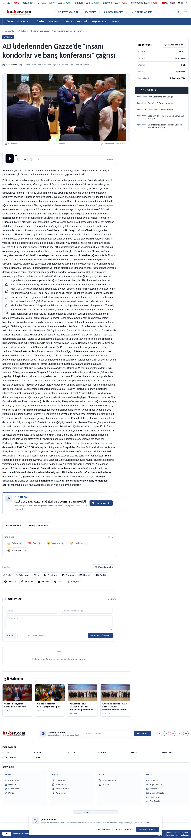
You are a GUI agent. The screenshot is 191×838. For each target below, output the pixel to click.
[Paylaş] (7, 298)
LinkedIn (87, 575)
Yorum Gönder (100, 635)
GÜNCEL (9, 21)
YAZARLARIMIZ (143, 12)
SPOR (114, 21)
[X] (166, 733)
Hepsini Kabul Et (148, 829)
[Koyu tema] (186, 3)
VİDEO (93, 12)
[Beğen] (7, 284)
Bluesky (45, 581)
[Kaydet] (7, 313)
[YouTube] (179, 733)
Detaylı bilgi (144, 822)
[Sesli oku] (7, 306)
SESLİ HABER (115, 12)
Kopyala (75, 581)
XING (60, 581)
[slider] (64, 155)
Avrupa (22, 31)
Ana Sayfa (9, 31)
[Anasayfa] (18, 12)
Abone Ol (142, 733)
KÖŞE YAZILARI (99, 21)
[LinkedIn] (186, 733)
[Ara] (178, 12)
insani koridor (13, 525)
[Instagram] (172, 733)
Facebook (52, 575)
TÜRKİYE (39, 21)
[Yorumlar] (7, 291)
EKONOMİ (82, 21)
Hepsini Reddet (124, 829)
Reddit (103, 575)
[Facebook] (159, 733)
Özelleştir (104, 829)
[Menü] (186, 12)
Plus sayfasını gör (101, 503)
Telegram (70, 575)
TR (166, 3)
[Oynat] (10, 158)
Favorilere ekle (105, 567)
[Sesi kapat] (37, 159)
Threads (29, 581)
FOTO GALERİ (70, 12)
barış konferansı (38, 525)
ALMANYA (23, 21)
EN (174, 3)
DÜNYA (68, 21)
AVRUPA (53, 21)
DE (182, 3)
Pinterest (12, 581)
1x (25, 159)
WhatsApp (24, 575)
